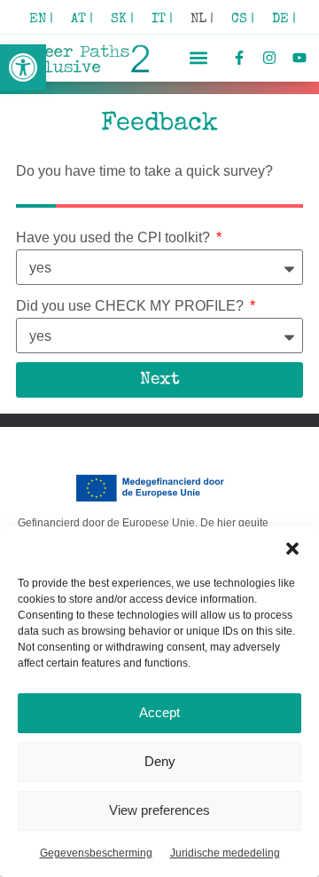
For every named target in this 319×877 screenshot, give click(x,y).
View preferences (159, 810)
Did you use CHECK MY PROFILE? (131, 305)
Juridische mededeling (225, 853)
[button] (23, 67)
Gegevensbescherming (96, 853)
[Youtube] (299, 58)
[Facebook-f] (240, 58)
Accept (159, 712)
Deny (159, 761)
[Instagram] (269, 58)
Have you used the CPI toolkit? (115, 237)
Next (160, 380)
